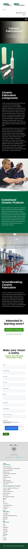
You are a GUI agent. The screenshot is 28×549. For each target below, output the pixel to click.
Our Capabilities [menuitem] (6, 511)
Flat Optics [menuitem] (5, 475)
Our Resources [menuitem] (6, 521)
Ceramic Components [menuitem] (8, 491)
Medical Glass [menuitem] (6, 472)
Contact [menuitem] (5, 538)
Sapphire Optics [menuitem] (6, 489)
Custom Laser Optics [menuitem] (8, 470)
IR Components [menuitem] (6, 493)
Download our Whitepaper (14, 330)
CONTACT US (9, 457)
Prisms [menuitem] (4, 478)
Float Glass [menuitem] (5, 484)
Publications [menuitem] (6, 527)
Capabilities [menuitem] (5, 513)
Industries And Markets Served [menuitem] (10, 515)
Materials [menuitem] (5, 519)
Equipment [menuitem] (5, 517)
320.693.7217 (21, 13)
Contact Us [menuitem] (5, 535)
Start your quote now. (13, 36)
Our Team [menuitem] (5, 503)
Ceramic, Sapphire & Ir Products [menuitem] (12, 486)
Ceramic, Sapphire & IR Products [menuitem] (10, 488)
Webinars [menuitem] (5, 529)
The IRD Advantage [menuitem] (7, 505)
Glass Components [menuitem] (6, 464)
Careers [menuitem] (5, 539)
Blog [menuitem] (4, 524)
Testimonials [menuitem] (6, 507)
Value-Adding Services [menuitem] (8, 482)
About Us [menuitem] (4, 499)
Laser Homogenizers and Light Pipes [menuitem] (11, 468)
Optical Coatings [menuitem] (6, 480)
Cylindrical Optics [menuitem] (7, 477)
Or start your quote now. (14, 334)
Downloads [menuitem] (5, 531)
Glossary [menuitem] (5, 532)
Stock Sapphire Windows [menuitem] (8, 496)
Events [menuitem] (4, 526)
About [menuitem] (4, 501)
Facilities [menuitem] (5, 508)
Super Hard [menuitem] (5, 495)
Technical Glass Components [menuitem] (9, 473)
